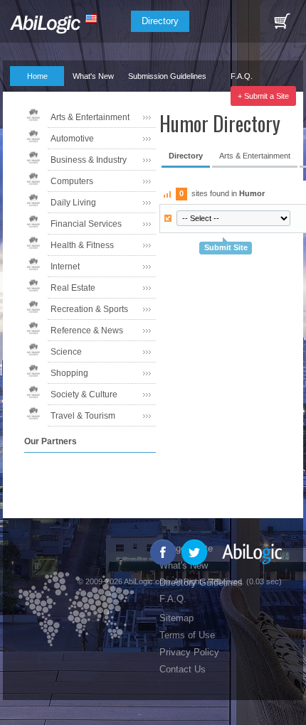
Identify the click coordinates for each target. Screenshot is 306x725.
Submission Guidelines (167, 76)
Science (66, 352)
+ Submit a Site (263, 96)
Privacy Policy (189, 652)
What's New (93, 76)
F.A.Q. (242, 76)
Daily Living (73, 203)
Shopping (69, 373)
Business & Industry (89, 160)
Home (37, 76)
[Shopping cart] (281, 21)
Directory (160, 21)
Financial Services (86, 224)
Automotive (72, 139)
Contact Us (182, 669)
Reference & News (87, 330)
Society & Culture (84, 394)
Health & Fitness (82, 245)
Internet (65, 267)
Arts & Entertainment (90, 117)
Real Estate (73, 288)
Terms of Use (187, 635)
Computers (72, 181)
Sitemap (176, 618)
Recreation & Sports (89, 309)
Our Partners (31, 96)
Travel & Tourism (83, 416)
